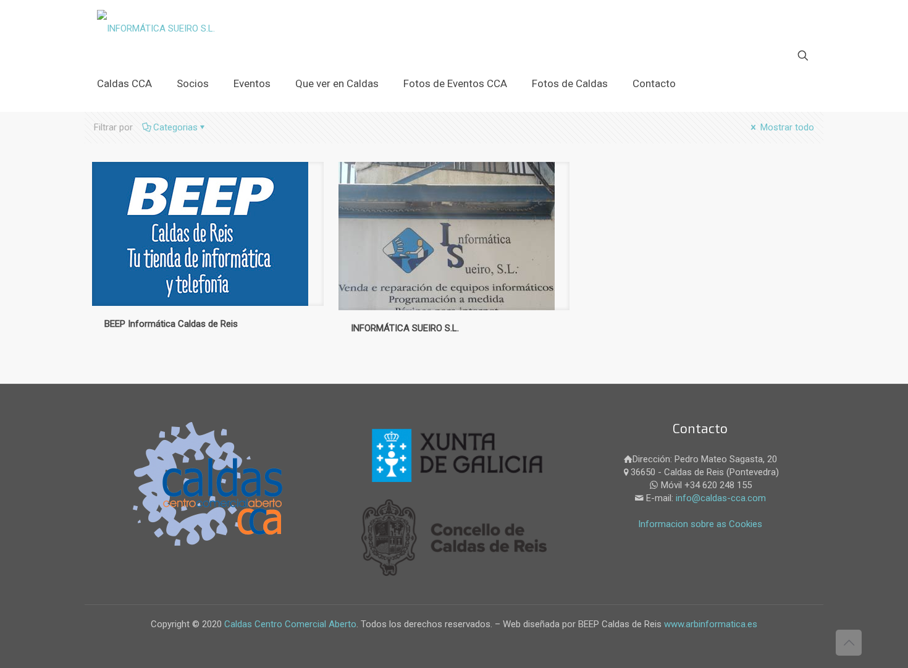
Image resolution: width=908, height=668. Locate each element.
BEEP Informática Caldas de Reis (171, 323)
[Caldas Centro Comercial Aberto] (156, 28)
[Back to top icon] (849, 643)
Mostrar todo (786, 127)
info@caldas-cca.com (721, 498)
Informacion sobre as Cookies (700, 524)
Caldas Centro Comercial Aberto (290, 624)
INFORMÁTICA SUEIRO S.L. (405, 328)
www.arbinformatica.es (709, 624)
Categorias (175, 127)
